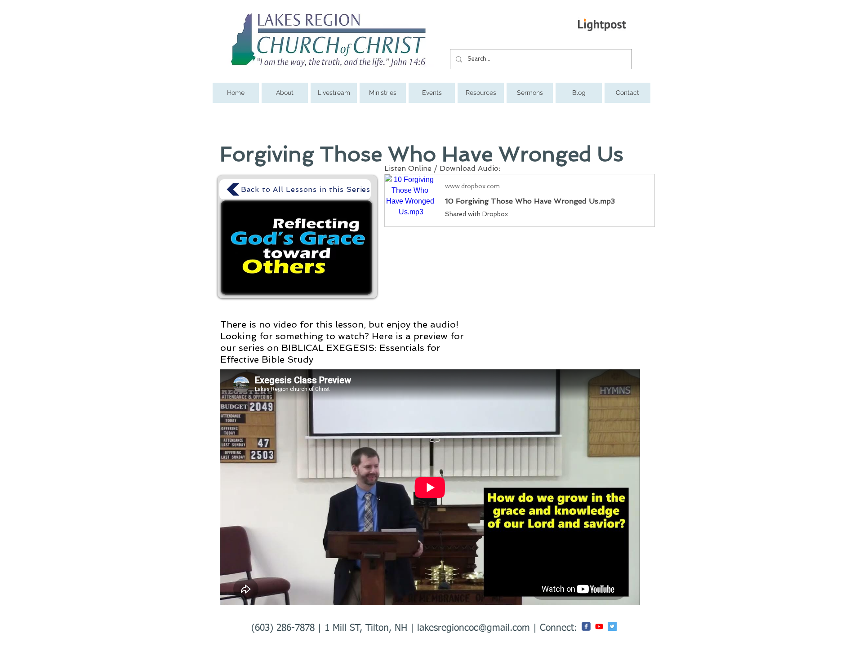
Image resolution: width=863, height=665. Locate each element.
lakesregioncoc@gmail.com (473, 628)
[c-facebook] (586, 626)
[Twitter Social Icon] (612, 626)
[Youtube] (599, 626)
